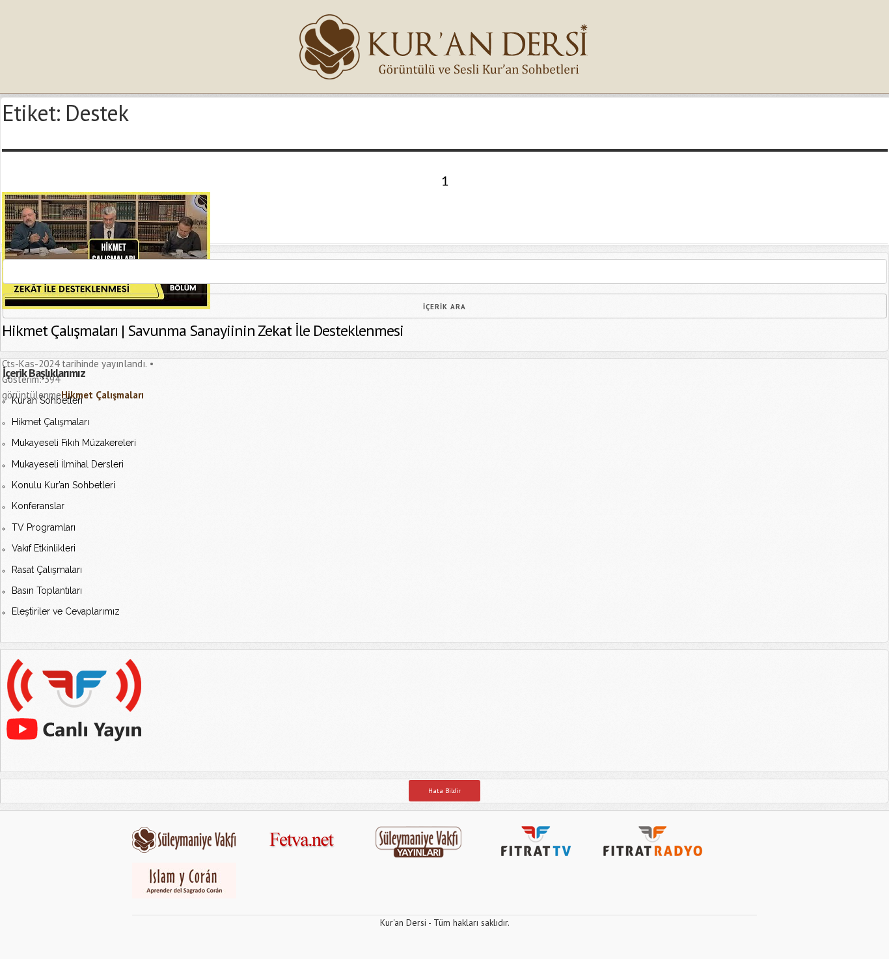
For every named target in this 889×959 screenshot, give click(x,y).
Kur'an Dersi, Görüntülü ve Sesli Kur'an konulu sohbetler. (444, 46)
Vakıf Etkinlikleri (43, 548)
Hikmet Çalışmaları (50, 422)
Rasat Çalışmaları (47, 569)
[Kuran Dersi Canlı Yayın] (74, 759)
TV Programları (43, 527)
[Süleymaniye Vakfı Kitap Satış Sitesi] (425, 857)
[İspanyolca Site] (184, 896)
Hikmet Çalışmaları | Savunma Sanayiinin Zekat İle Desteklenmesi (202, 330)
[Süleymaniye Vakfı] (190, 857)
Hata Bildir (444, 790)
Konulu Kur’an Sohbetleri (63, 485)
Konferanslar (38, 506)
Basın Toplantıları (47, 590)
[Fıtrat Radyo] (659, 857)
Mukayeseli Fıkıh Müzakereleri (74, 443)
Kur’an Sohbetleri (47, 400)
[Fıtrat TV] (542, 857)
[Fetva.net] (307, 857)
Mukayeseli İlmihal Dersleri (68, 464)
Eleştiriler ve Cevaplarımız (66, 611)
